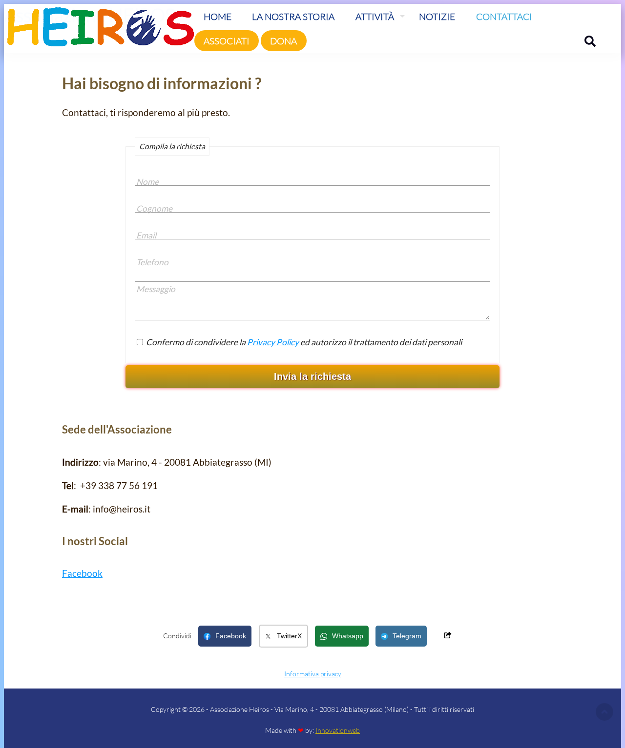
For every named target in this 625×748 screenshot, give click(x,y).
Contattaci (504, 16)
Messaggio (155, 289)
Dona (283, 40)
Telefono (152, 262)
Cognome (154, 208)
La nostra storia (293, 16)
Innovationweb (337, 730)
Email (146, 235)
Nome (147, 182)
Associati (227, 40)
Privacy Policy (273, 342)
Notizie (437, 16)
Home (217, 16)
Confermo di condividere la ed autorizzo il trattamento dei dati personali (303, 342)
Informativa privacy (312, 673)
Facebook (82, 573)
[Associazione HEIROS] (99, 39)
